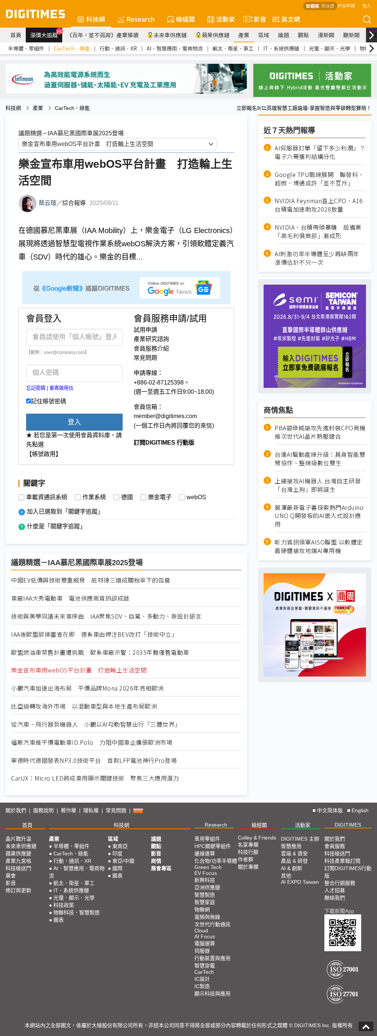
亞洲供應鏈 (207, 887)
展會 (11, 876)
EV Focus (205, 873)
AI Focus (204, 936)
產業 (243, 35)
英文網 (290, 19)
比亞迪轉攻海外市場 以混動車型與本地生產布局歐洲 (84, 706)
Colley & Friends (257, 838)
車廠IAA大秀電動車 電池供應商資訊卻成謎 (70, 598)
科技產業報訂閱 (342, 861)
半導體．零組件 (26, 48)
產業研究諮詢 (151, 339)
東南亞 (120, 846)
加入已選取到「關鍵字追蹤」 (65, 511)
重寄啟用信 (61, 388)
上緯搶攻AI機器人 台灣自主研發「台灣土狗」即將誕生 (318, 485)
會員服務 (334, 846)
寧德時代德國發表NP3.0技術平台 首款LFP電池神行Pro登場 (94, 760)
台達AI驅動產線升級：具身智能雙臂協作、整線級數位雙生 (320, 458)
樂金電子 (160, 497)
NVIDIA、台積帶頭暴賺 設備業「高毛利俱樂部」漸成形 (318, 231)
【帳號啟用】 (43, 454)
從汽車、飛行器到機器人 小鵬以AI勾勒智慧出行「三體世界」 (96, 724)
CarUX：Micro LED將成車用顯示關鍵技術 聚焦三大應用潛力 (95, 778)
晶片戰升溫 (18, 839)
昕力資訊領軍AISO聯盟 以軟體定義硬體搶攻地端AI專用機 (319, 546)
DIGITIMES (348, 825)
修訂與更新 (18, 890)
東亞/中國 (123, 861)
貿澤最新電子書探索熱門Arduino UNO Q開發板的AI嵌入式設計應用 (319, 516)
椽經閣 (185, 19)
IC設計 (202, 979)
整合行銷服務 (339, 883)
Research (140, 19)
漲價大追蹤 (46, 34)
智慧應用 (291, 846)
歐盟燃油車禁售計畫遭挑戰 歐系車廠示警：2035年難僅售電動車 (100, 652)
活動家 (225, 19)
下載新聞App (339, 911)
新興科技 (204, 880)
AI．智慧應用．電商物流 (175, 48)
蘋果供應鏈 (215, 35)
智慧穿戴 (204, 966)
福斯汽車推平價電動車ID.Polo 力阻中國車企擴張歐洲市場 (91, 742)
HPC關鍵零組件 (212, 846)
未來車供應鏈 (170, 35)
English (360, 810)
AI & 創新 (291, 868)
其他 (286, 876)
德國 (127, 497)
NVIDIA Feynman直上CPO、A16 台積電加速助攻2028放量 (320, 205)
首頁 (15, 35)
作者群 (245, 859)
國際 (117, 868)
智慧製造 (204, 895)
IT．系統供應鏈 (281, 48)
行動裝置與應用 (212, 958)
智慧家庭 (204, 902)
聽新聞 (351, 35)
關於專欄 (248, 867)
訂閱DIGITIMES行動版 (347, 872)
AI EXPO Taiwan (300, 882)
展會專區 (161, 868)
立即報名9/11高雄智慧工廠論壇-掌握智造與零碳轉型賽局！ (303, 108)
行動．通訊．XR (118, 48)
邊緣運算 (204, 853)
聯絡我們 (334, 898)
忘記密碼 (35, 388)
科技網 (95, 19)
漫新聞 (326, 35)
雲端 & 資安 (294, 853)
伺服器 (202, 951)
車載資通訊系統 (46, 497)
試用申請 (145, 330)
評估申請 (346, 5)
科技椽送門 (18, 868)
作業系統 (94, 497)
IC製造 (202, 986)
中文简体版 (330, 810)
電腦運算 (204, 943)
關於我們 (16, 810)
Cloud (201, 931)
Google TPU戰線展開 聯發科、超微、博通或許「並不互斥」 (319, 178)
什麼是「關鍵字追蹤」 (56, 526)
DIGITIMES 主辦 (300, 839)
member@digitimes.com (165, 416)
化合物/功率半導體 (215, 861)
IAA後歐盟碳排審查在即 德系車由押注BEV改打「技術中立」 (94, 634)
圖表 (58, 920)
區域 (263, 35)
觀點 (303, 35)
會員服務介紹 (151, 348)
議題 (283, 35)
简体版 (327, 6)
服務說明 (43, 810)
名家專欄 (248, 845)
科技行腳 (248, 852)
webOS (196, 497)
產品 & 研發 (294, 861)
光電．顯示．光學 (329, 48)
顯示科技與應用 (212, 994)
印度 (117, 853)
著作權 (68, 810)
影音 (257, 19)
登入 (366, 5)
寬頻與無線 (207, 917)
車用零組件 (207, 839)
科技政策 (63, 905)
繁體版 (312, 6)
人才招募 (334, 890)
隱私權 (91, 810)
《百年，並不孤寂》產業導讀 (102, 35)
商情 (156, 861)
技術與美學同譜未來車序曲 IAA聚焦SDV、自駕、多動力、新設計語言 (106, 616)
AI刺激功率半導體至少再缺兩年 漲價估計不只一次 (320, 258)
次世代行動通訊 (212, 924)
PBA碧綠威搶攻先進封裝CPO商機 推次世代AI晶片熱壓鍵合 (320, 432)
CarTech (204, 972)
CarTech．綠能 (72, 48)
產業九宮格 (18, 861)
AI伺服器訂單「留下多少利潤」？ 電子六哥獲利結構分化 (320, 152)
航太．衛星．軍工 (233, 48)
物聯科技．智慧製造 (76, 912)
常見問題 (145, 358)
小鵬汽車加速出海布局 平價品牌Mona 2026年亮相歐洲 (87, 688)
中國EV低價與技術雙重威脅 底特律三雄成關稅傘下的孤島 (90, 580)
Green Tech (208, 867)
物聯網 (202, 909)
